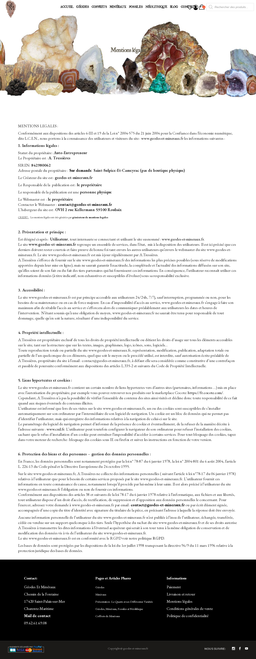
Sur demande (80, 170)
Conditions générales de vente (190, 608)
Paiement (174, 586)
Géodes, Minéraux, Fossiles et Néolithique (119, 609)
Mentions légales (179, 601)
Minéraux (100, 594)
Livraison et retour (181, 594)
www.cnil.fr (55, 429)
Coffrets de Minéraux (107, 616)
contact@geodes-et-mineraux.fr (85, 204)
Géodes (99, 587)
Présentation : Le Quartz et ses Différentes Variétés (124, 601)
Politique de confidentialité (187, 615)
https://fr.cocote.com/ (205, 392)
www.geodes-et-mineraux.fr (162, 138)
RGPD (158, 538)
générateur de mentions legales (90, 217)
